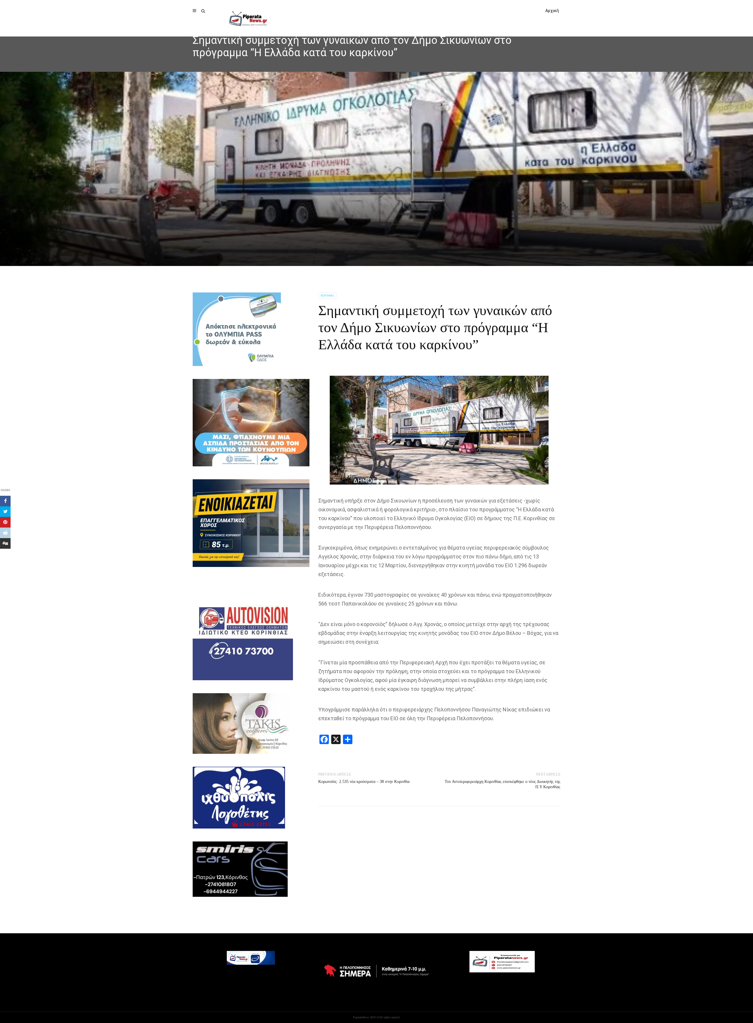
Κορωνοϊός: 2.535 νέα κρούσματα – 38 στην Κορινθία (363, 781)
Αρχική (552, 10)
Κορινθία (327, 295)
